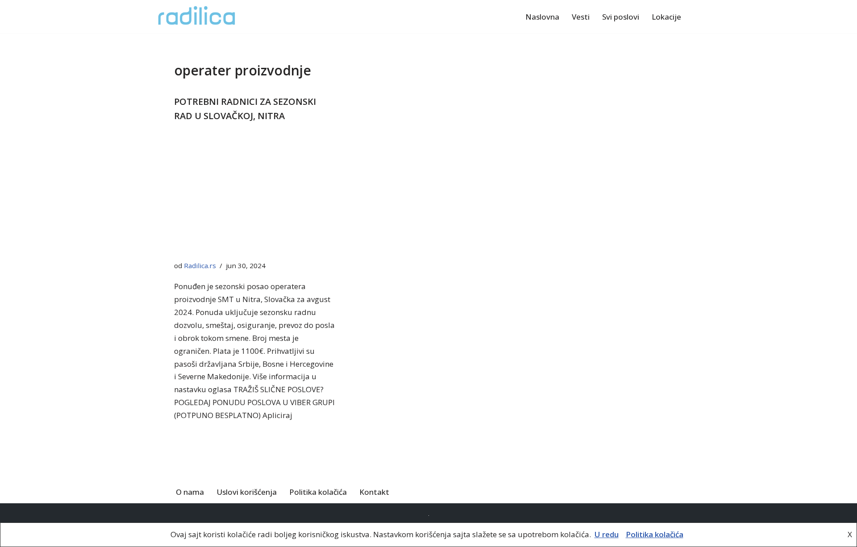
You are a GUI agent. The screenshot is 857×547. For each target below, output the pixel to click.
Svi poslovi (620, 17)
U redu (607, 534)
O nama (190, 492)
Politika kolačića (318, 492)
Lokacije (666, 17)
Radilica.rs (200, 265)
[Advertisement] (254, 193)
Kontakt (374, 492)
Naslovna (542, 17)
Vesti (581, 17)
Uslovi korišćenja (246, 492)
